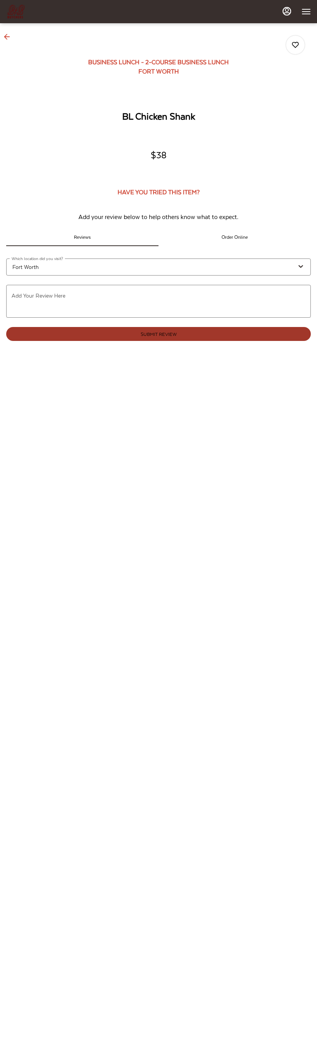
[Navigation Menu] (306, 11)
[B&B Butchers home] (41, 11)
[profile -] (286, 11)
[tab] (82, 237)
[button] (9, 36)
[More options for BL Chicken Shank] (295, 45)
